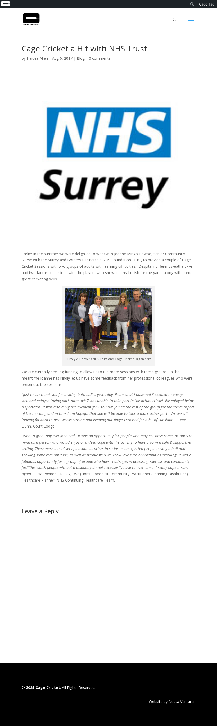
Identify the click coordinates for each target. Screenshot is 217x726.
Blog (81, 58)
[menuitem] (5, 4)
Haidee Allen (37, 58)
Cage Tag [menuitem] (206, 4)
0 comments (100, 58)
